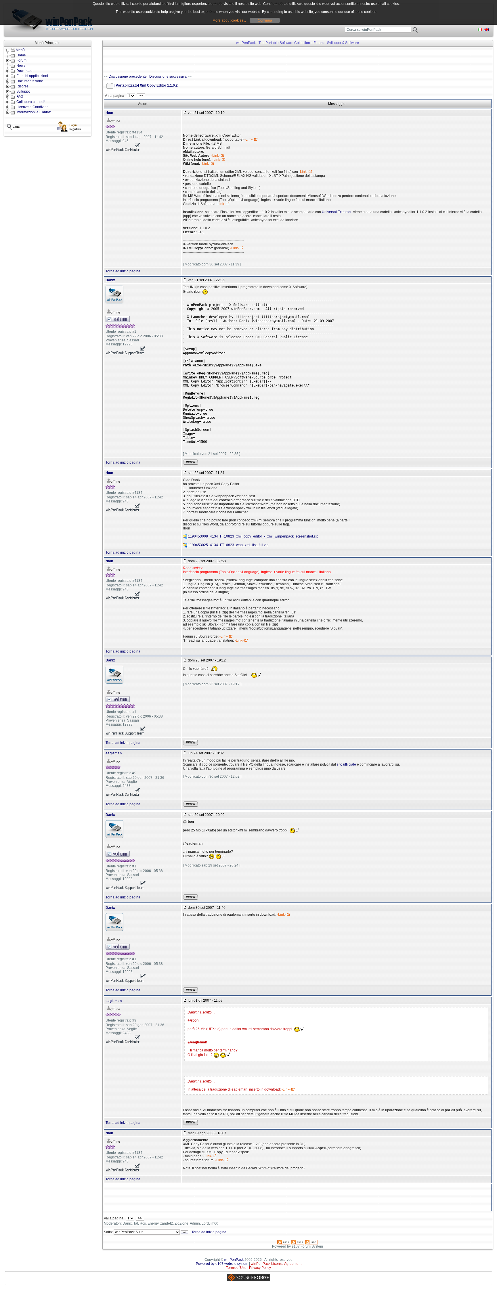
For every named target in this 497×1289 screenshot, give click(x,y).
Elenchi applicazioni (32, 76)
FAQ (19, 97)
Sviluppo (23, 91)
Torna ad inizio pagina (123, 271)
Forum (21, 60)
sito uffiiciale (346, 764)
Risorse (22, 86)
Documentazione (29, 81)
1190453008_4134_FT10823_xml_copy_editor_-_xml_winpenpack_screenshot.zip (253, 536)
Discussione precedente (128, 76)
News (20, 66)
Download (24, 71)
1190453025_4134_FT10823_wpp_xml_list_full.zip (228, 545)
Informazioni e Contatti (33, 112)
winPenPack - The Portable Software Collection (273, 43)
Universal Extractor (336, 212)
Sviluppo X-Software (343, 43)
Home (21, 55)
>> (141, 96)
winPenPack (234, 1260)
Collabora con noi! (30, 102)
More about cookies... (229, 20)
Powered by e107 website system (222, 1264)
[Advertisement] (208, 61)
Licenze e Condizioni (32, 107)
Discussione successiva (168, 76)
